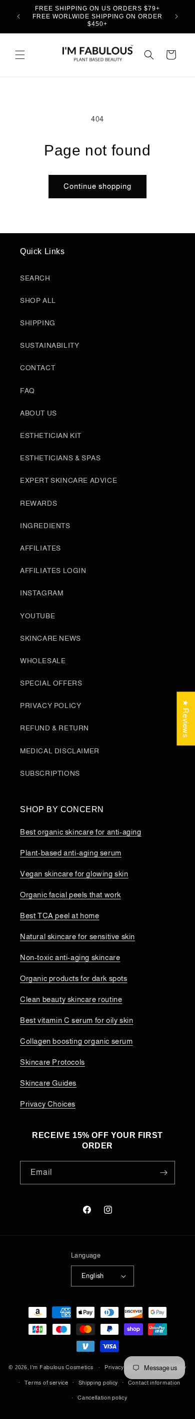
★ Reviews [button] (186, 718)
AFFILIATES (40, 548)
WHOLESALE (43, 661)
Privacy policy (122, 1367)
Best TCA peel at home (60, 915)
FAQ (27, 391)
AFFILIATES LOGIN (53, 570)
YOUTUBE (37, 616)
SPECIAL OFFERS (51, 683)
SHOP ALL (38, 300)
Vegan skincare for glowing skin (74, 873)
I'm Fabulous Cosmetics (61, 1367)
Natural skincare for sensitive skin (77, 936)
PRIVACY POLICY (50, 706)
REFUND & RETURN (54, 728)
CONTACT (37, 368)
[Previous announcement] (19, 16)
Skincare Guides (48, 1083)
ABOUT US (38, 413)
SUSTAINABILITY (49, 345)
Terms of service (46, 1383)
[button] (20, 55)
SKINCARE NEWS (50, 638)
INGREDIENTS (45, 526)
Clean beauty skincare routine (71, 999)
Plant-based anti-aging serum (71, 853)
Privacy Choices (48, 1104)
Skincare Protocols (52, 1062)
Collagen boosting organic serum (76, 1041)
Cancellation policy (102, 1398)
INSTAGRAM (41, 593)
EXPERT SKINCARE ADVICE (68, 480)
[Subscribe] (163, 1172)
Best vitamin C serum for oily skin (76, 1020)
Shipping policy (98, 1383)
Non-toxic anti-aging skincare (70, 957)
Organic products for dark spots (74, 978)
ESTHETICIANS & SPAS (60, 458)
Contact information (154, 1383)
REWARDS (38, 503)
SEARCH (35, 278)
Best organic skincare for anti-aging (81, 832)
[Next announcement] (177, 16)
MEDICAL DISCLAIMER (60, 751)
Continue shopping (98, 186)
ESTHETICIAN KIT (51, 435)
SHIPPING (38, 323)
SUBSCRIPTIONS (50, 773)
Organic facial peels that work (70, 894)
